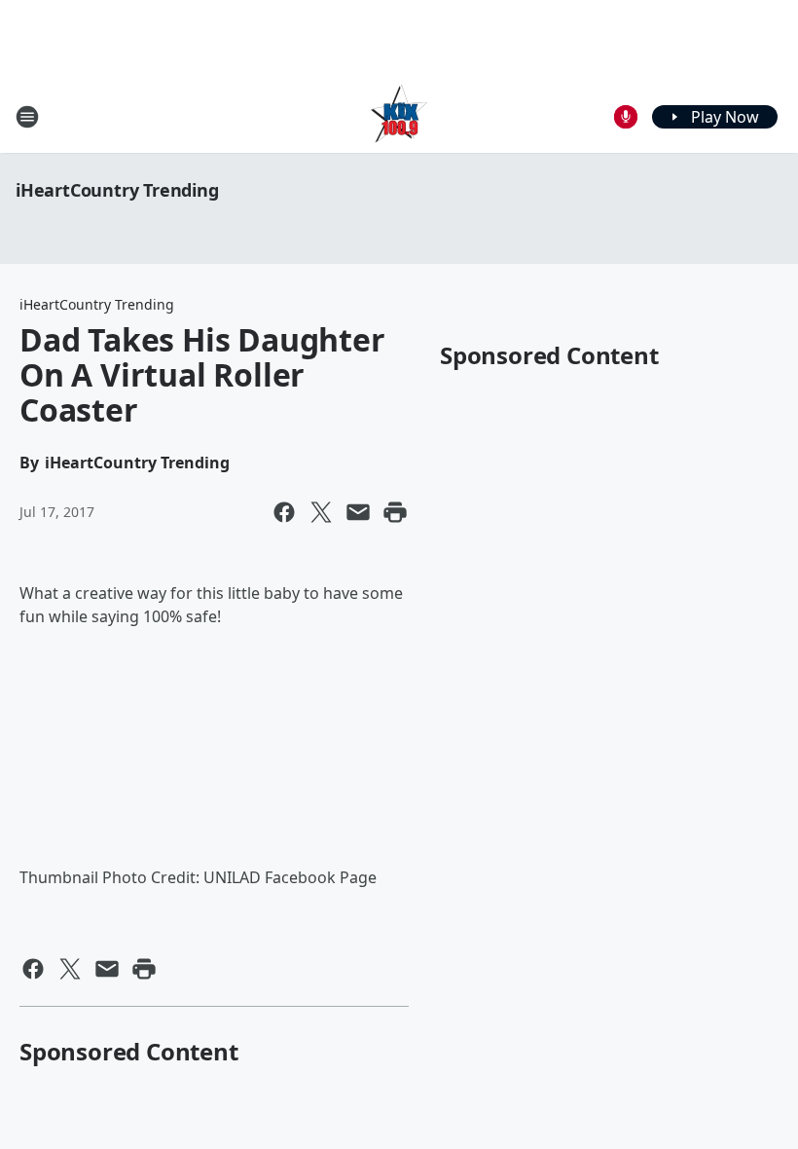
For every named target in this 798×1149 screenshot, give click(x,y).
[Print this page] (395, 512)
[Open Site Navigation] (27, 117)
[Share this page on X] (321, 512)
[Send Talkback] (625, 117)
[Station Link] (399, 116)
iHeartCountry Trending (117, 190)
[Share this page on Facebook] (284, 512)
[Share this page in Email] (358, 512)
